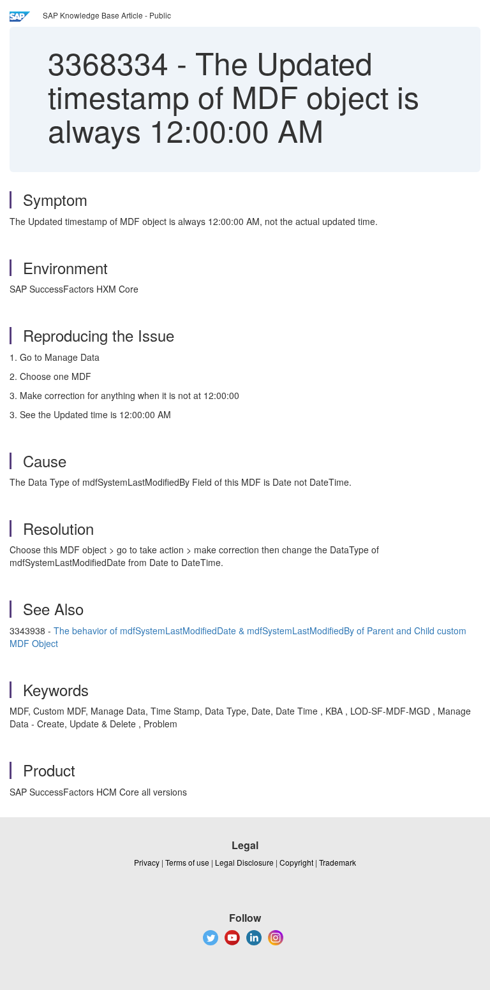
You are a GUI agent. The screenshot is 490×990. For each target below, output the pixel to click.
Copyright (296, 862)
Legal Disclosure (244, 862)
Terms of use (187, 862)
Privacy (147, 862)
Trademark (337, 862)
